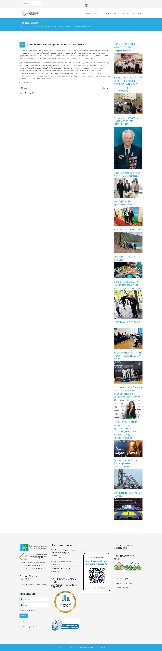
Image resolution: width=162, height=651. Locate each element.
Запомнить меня (28, 610)
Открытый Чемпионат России (128, 494)
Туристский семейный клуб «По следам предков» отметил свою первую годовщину (128, 84)
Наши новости (51, 26)
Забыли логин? (26, 622)
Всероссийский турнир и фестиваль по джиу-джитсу (128, 356)
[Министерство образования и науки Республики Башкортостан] (34, 547)
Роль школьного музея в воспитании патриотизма (126, 47)
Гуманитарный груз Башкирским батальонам (126, 463)
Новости (97, 13)
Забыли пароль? (27, 627)
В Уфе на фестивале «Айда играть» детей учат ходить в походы (128, 285)
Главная (87, 13)
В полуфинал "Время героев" (127, 323)
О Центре (124, 13)
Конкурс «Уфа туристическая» (123, 202)
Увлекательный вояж (127, 229)
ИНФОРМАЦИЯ (111, 13)
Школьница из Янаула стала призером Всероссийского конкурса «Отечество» (128, 391)
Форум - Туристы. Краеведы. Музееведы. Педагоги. (125, 586)
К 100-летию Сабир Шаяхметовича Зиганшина (126, 121)
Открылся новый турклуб (124, 258)
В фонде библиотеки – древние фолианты (128, 174)
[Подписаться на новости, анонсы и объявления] (65, 624)
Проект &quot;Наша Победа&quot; (34, 585)
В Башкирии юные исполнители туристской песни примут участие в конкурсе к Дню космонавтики (125, 429)
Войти (23, 615)
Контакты (137, 13)
